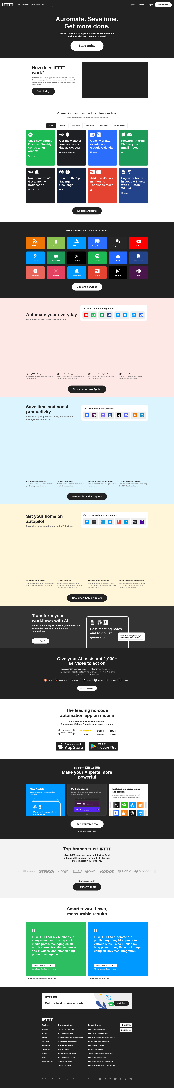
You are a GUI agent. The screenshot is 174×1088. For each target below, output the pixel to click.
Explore (132, 5)
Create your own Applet (87, 389)
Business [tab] (63, 125)
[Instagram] (110, 1079)
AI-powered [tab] (90, 125)
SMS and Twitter (63, 1049)
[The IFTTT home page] (7, 4)
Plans (141, 5)
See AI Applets (40, 641)
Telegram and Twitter (65, 1061)
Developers (46, 1079)
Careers (54, 1079)
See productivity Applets (87, 496)
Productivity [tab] (76, 125)
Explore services (87, 286)
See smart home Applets (87, 598)
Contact (75, 1079)
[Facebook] (99, 1079)
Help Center (46, 1045)
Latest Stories (94, 1025)
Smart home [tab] (104, 125)
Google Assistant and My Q (67, 1041)
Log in (150, 5)
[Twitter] (120, 1079)
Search (44, 1053)
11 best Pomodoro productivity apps (100, 1053)
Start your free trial (87, 824)
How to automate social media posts (100, 1061)
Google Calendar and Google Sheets (70, 1037)
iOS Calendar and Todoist (66, 1057)
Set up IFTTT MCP (87, 688)
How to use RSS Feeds (96, 1045)
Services (45, 1029)
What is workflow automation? (98, 1041)
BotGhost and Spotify (65, 1045)
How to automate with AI (96, 1029)
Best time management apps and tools (101, 1037)
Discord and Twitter (64, 1065)
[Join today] (115, 80)
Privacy (83, 1079)
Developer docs (47, 1061)
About (90, 1079)
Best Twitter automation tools (98, 1033)
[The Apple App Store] (70, 746)
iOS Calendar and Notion (66, 1033)
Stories (44, 1033)
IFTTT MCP (45, 1041)
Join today (43, 91)
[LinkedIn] (105, 1079)
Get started (163, 5)
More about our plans (87, 831)
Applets (44, 1037)
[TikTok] (125, 1079)
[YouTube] (115, 1079)
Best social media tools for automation (101, 1065)
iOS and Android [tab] (119, 125)
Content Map (46, 1049)
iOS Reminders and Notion (67, 1053)
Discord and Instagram (66, 1029)
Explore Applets (87, 210)
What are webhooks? (95, 1049)
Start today (87, 46)
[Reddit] (130, 1079)
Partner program (65, 1079)
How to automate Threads (97, 1057)
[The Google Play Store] (103, 746)
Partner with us (87, 886)
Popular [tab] (51, 125)
